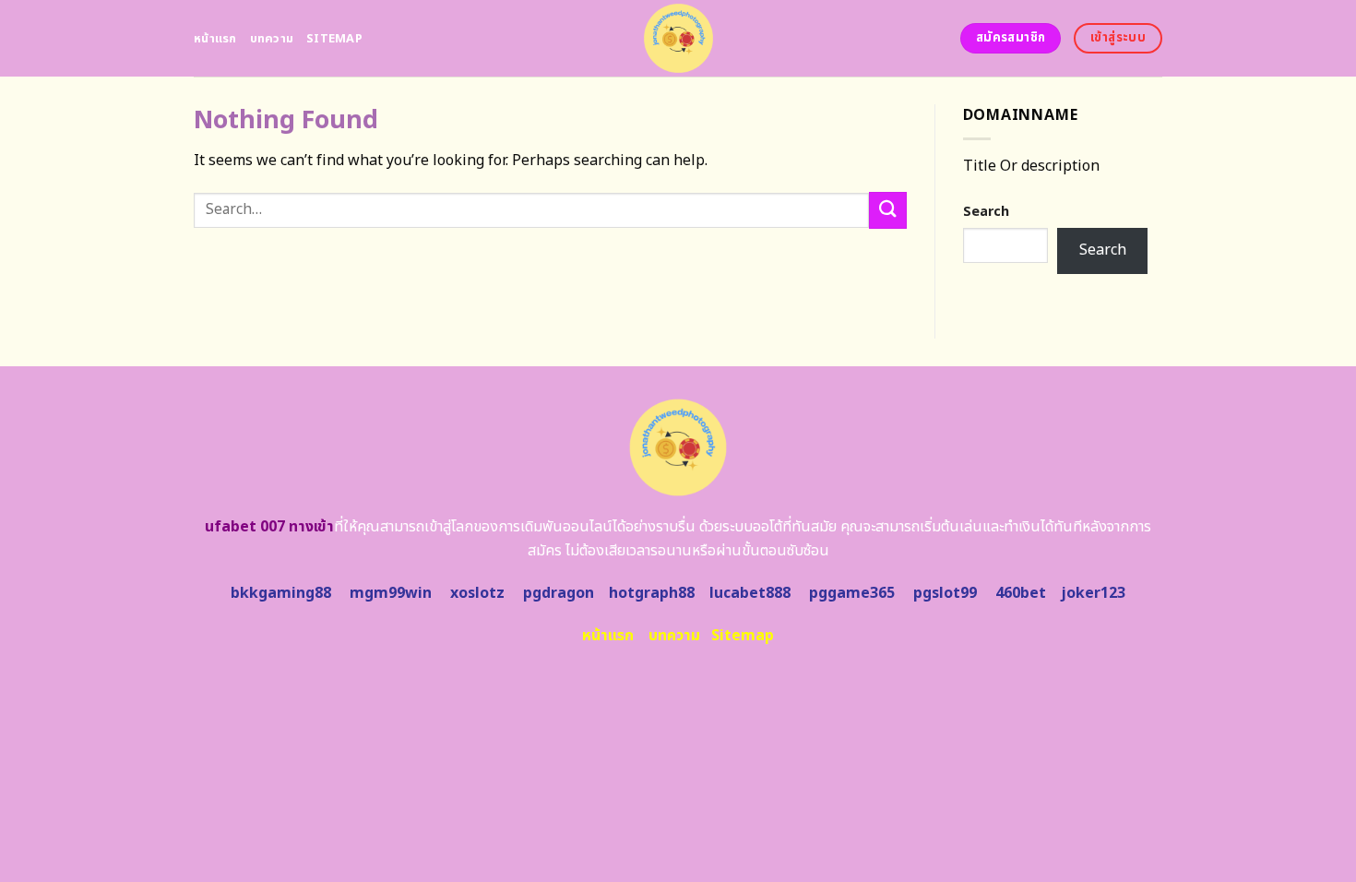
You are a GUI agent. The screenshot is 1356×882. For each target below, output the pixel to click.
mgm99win (391, 593)
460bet (1020, 593)
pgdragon (558, 593)
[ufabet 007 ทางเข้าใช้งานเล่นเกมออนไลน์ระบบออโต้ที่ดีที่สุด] (678, 38)
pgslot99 (945, 593)
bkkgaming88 (281, 593)
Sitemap (334, 39)
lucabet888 (750, 593)
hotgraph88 (652, 593)
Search (986, 211)
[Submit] (887, 210)
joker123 (1093, 593)
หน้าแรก (215, 39)
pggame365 (852, 593)
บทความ (272, 39)
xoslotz (477, 593)
